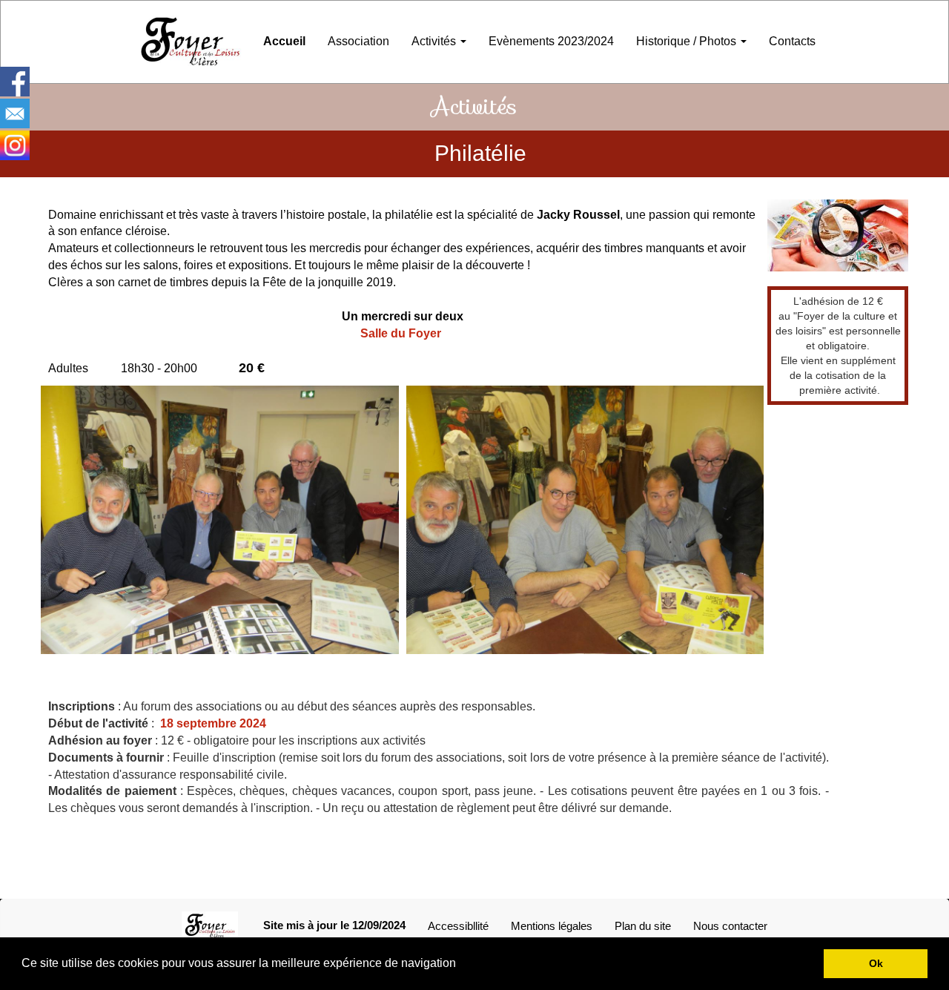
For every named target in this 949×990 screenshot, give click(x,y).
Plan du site (643, 926)
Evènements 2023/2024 (551, 41)
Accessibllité (458, 926)
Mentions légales (551, 926)
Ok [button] (876, 963)
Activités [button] (435, 41)
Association (358, 41)
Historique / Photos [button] (687, 41)
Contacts (792, 41)
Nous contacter (730, 926)
